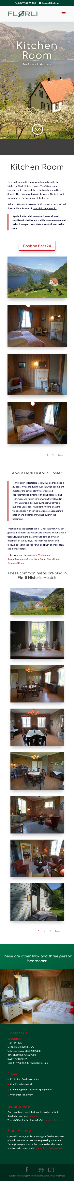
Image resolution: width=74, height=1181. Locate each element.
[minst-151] (37, 833)
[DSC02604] (37, 745)
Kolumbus (34, 1116)
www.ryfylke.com (55, 1120)
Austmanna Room (24, 559)
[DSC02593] (37, 658)
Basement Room (15, 562)
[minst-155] (37, 920)
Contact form (14, 1038)
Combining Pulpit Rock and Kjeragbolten (31, 1089)
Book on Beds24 (37, 245)
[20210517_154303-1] (37, 614)
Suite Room (40, 559)
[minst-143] (37, 443)
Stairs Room (53, 559)
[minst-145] (37, 346)
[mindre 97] (37, 298)
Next (61, 455)
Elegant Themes (30, 1175)
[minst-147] (37, 789)
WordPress (59, 1175)
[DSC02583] (37, 395)
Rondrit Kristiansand (21, 1084)
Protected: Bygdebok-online (24, 1079)
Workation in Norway (21, 1094)
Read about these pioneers (50, 1148)
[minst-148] (37, 702)
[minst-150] (37, 877)
